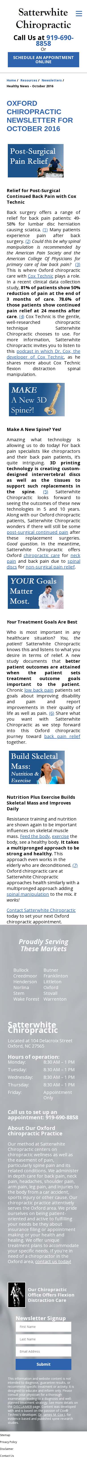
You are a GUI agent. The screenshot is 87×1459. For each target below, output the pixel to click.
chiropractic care (42, 555)
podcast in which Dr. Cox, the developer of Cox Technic (43, 354)
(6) (51, 713)
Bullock (21, 970)
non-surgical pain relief (50, 567)
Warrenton (55, 999)
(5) (45, 492)
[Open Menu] (79, 13)
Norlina (21, 987)
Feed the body (35, 836)
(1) (45, 230)
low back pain (39, 690)
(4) (21, 316)
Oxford (51, 987)
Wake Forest (26, 999)
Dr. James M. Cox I (51, 1414)
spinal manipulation (28, 894)
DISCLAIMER (22, 1406)
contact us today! (53, 1261)
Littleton (53, 982)
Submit (44, 1364)
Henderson (25, 982)
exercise (60, 836)
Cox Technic (40, 276)
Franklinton (56, 976)
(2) (28, 241)
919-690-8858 (55, 40)
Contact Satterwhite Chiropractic (41, 910)
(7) (75, 865)
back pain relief (62, 736)
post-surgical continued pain (37, 532)
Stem (18, 993)
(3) (77, 264)
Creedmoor (25, 976)
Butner (51, 970)
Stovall (50, 993)
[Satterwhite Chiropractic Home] (43, 18)
